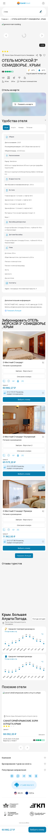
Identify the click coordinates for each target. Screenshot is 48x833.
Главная (4, 19)
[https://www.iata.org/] (10, 807)
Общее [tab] (6, 128)
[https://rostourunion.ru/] (37, 816)
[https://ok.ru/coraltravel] (36, 776)
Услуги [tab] (13, 128)
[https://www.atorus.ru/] (10, 816)
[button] (20, 747)
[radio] (3, 51)
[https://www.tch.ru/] (37, 807)
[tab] (24, 121)
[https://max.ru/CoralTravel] (18, 776)
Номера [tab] (21, 128)
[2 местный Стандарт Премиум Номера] (24, 494)
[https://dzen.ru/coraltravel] (12, 776)
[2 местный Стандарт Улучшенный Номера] (24, 420)
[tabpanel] (24, 212)
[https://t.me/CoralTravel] (24, 776)
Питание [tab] (29, 128)
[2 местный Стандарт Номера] (24, 345)
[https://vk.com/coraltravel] (30, 776)
